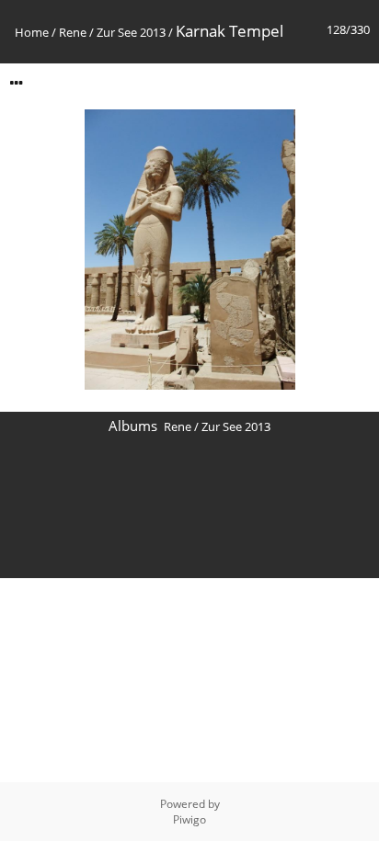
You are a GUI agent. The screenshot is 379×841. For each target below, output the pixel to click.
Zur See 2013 (131, 32)
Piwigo (189, 819)
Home (32, 32)
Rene (72, 32)
